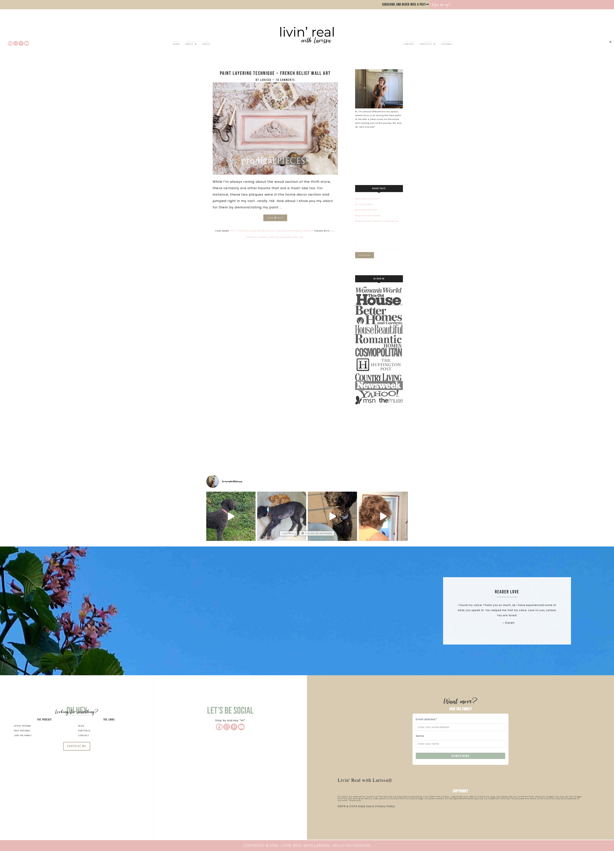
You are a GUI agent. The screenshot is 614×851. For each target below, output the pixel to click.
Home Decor (257, 231)
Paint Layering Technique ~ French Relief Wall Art (275, 73)
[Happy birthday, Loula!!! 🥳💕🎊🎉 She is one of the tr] (332, 516)
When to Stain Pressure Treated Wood (376, 221)
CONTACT (83, 735)
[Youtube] (26, 43)
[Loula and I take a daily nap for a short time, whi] (281, 516)
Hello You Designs (351, 845)
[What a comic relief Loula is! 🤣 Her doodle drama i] (231, 516)
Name (420, 736)
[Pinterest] (21, 43)
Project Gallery (276, 231)
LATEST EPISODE (22, 725)
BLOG (81, 725)
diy (333, 231)
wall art (298, 237)
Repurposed (294, 231)
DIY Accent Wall (364, 204)
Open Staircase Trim (367, 198)
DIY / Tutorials (239, 231)
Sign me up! (441, 5)
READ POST (275, 218)
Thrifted (308, 231)
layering (262, 237)
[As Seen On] (379, 403)
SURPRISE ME (77, 746)
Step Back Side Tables (368, 215)
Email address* (426, 719)
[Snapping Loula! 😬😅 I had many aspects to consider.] (383, 516)
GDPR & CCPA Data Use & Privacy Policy (366, 806)
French (251, 237)
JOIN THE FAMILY (23, 735)
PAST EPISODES (22, 730)
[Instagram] (15, 43)
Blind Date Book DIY (366, 210)
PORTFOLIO (84, 730)
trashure (286, 237)
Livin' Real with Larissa (307, 41)
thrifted (274, 237)
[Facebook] (10, 43)
